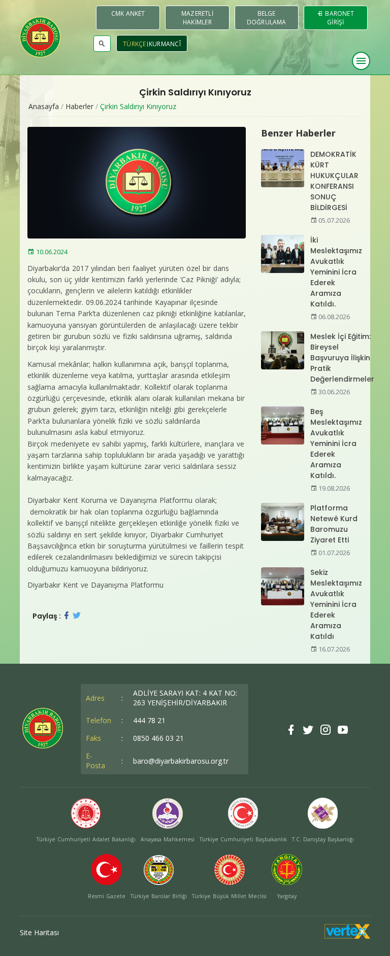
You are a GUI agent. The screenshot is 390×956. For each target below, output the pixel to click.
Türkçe (134, 44)
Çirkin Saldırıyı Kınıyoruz (138, 106)
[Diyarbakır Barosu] (40, 37)
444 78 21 (149, 720)
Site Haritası (39, 932)
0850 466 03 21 (158, 738)
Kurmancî (165, 44)
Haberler (79, 106)
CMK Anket (128, 13)
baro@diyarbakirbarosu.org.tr (181, 761)
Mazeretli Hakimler (197, 17)
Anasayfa (43, 106)
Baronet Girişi (338, 17)
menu (361, 61)
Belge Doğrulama (266, 17)
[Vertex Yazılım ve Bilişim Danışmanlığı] (347, 936)
